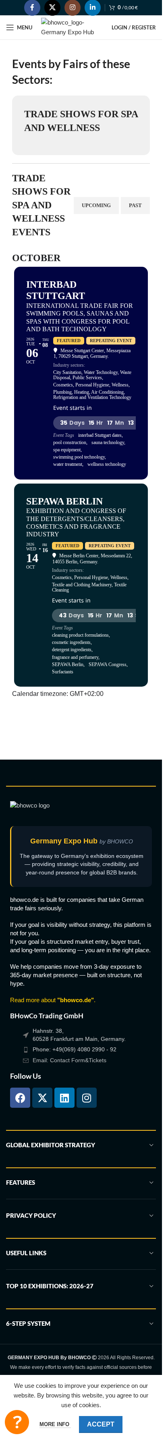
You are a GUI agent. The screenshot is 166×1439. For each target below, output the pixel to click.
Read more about (52, 1000)
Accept (100, 1424)
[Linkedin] (64, 1098)
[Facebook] (20, 1098)
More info (55, 1424)
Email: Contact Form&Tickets (69, 1060)
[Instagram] (87, 1098)
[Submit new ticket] (17, 1422)
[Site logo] (72, 26)
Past (135, 205)
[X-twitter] (42, 1098)
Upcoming (96, 205)
